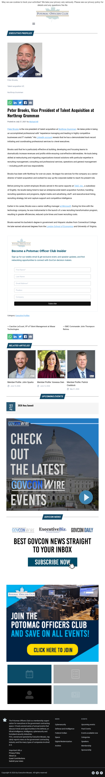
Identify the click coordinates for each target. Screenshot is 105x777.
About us (12, 756)
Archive (58, 746)
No (66, 5)
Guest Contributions (17, 758)
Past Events (86, 729)
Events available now (89, 733)
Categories (85, 737)
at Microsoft (65, 206)
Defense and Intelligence (64, 729)
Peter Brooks (13, 129)
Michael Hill (33, 122)
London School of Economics (60, 226)
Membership (86, 746)
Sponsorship (86, 750)
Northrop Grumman (67, 129)
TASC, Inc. (78, 186)
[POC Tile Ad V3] (52, 623)
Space (57, 737)
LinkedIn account (44, 137)
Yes (62, 5)
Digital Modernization (63, 741)
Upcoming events (88, 724)
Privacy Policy (14, 753)
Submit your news (16, 761)
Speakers (85, 741)
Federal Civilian (61, 733)
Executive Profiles (22, 316)
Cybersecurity (60, 724)
